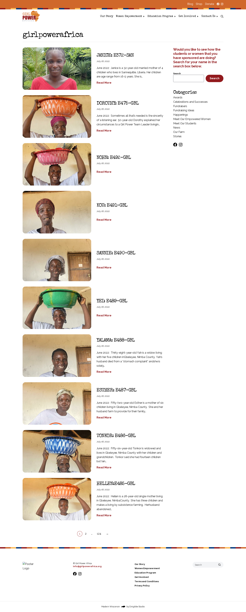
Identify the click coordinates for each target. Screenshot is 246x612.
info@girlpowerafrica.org (87, 566)
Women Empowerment (129, 16)
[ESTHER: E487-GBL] (57, 403)
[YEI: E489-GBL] (57, 308)
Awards (177, 97)
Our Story (106, 16)
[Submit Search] (219, 565)
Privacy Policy (142, 586)
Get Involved (187, 16)
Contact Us (208, 16)
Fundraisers (180, 106)
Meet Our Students (184, 123)
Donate (209, 4)
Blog (190, 4)
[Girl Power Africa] (32, 16)
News (176, 127)
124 (99, 533)
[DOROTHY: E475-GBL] (57, 116)
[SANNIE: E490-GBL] (57, 260)
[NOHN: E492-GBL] (57, 164)
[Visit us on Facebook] (218, 4)
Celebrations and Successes (190, 101)
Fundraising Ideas (183, 110)
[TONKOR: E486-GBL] (57, 451)
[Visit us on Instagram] (222, 4)
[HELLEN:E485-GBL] (57, 499)
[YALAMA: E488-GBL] (57, 355)
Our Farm (179, 132)
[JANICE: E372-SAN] (57, 68)
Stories (177, 136)
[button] (222, 16)
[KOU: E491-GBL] (57, 212)
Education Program (160, 16)
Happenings (180, 114)
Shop (199, 4)
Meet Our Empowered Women (192, 119)
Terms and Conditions (147, 581)
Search (177, 73)
